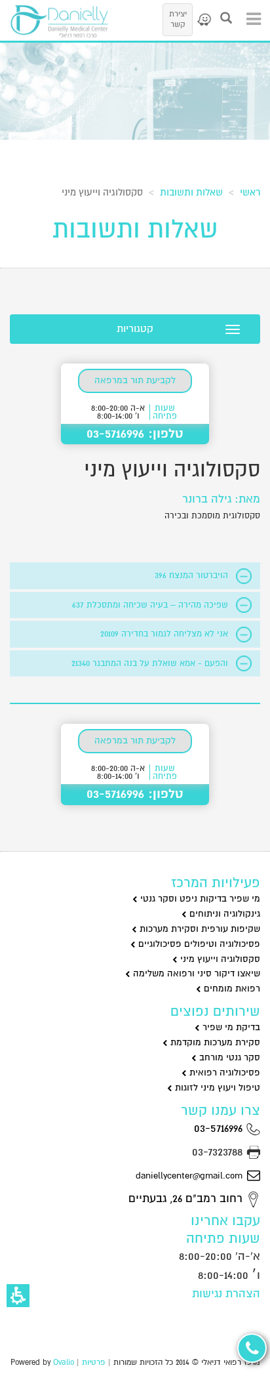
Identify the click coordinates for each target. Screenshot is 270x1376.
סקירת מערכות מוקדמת (214, 1042)
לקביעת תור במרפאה (135, 380)
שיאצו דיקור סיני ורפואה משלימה (195, 973)
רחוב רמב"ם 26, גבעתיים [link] (187, 1198)
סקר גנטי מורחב (228, 1057)
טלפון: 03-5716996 (135, 434)
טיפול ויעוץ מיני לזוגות (216, 1087)
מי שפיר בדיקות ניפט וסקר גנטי (199, 898)
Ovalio (63, 1362)
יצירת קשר (178, 19)
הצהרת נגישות (226, 1294)
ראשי (250, 192)
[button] (18, 1295)
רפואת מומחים (230, 988)
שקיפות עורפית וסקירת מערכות (198, 928)
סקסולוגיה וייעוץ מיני (219, 959)
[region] (135, 189)
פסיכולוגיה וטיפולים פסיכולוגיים (198, 943)
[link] (204, 19)
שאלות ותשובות (191, 192)
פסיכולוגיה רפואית (223, 1072)
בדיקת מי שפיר (230, 1027)
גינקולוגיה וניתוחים (223, 913)
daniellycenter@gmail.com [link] (189, 1175)
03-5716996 (220, 1128)
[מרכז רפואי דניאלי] (59, 21)
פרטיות (94, 1362)
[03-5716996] (252, 1348)
